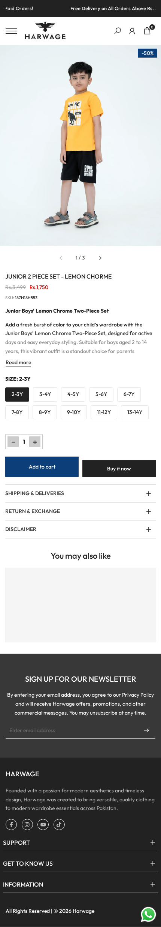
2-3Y (17, 394)
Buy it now (119, 468)
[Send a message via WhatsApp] (148, 914)
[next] (100, 258)
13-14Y (134, 412)
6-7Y (129, 394)
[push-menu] (11, 31)
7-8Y (17, 412)
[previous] (61, 258)
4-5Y (73, 394)
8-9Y (45, 412)
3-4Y (45, 394)
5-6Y (101, 394)
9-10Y (73, 412)
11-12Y (104, 412)
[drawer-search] (117, 31)
